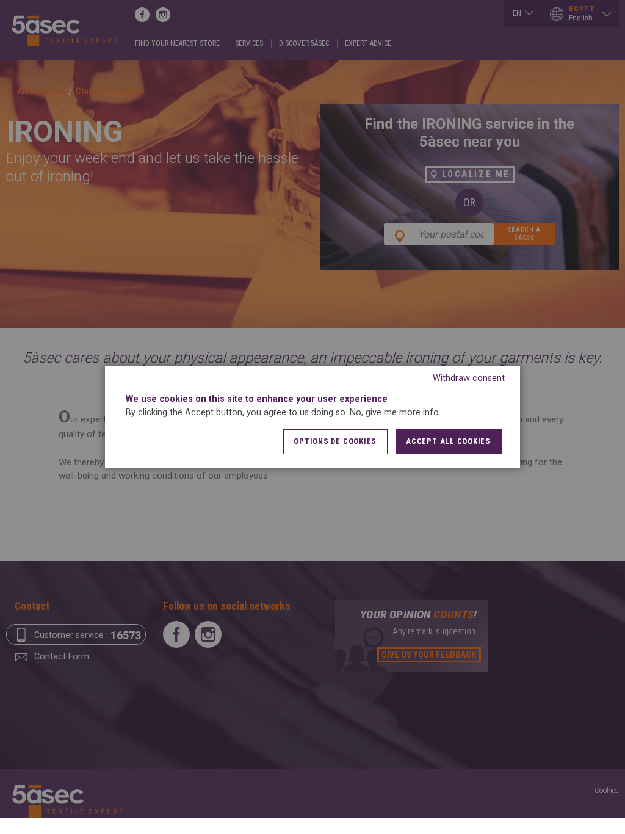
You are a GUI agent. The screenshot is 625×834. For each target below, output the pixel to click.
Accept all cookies (448, 441)
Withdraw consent (469, 378)
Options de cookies (335, 441)
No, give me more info (394, 412)
